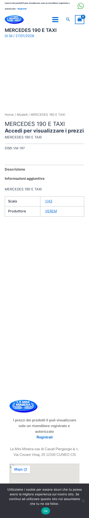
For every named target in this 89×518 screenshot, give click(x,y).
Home (9, 114)
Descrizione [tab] (15, 169)
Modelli (22, 114)
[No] (83, 500)
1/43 (48, 201)
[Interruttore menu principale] (55, 20)
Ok (46, 511)
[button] (68, 19)
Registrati (22, 9)
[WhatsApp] (80, 5)
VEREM (51, 211)
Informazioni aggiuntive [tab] (25, 178)
